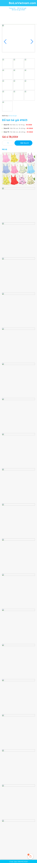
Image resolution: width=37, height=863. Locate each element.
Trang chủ (12, 8)
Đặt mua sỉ (24, 143)
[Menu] (4, 3)
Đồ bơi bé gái (21, 8)
